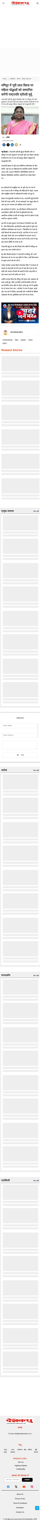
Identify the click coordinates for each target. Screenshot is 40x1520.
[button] (3, 4)
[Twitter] (8, 144)
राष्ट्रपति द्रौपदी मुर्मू (7, 340)
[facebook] (4, 144)
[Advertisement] (20, 25)
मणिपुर (16, 340)
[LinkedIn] (12, 144)
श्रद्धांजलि (23, 340)
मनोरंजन (19, 1450)
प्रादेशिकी (5, 1180)
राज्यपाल (30, 340)
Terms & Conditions (20, 1503)
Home (5, 79)
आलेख (4, 770)
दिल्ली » (19, 79)
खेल (25, 1450)
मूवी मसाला (36, 1451)
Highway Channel (21, 1466)
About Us (20, 1494)
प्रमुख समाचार (7, 511)
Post (22, 755)
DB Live (21, 1462)
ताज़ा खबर (5, 1451)
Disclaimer (20, 1508)
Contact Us (20, 1512)
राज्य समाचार (12, 1451)
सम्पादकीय (5, 975)
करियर (30, 1450)
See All (36, 511)
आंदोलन (5, 343)
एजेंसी (8, 137)
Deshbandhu (20, 1469)
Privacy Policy (20, 1499)
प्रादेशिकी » (13, 79)
